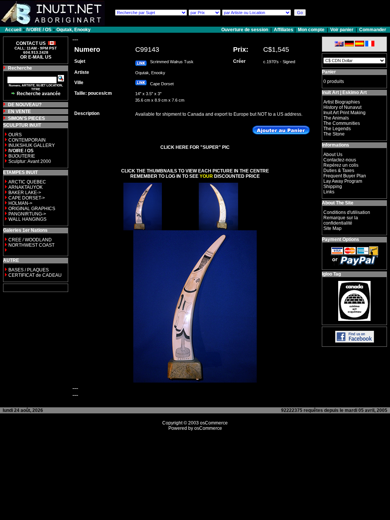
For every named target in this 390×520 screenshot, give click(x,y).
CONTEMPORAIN (27, 140)
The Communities (341, 123)
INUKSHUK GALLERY (31, 145)
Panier (329, 72)
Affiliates (283, 29)
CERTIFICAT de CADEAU (35, 275)
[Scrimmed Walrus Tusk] (142, 228)
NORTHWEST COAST (30, 245)
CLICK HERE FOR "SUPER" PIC (195, 147)
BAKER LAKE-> (24, 192)
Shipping (332, 186)
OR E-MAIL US (35, 57)
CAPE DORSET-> (26, 198)
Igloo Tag (331, 274)
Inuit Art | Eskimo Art (344, 92)
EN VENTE (19, 111)
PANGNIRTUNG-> (27, 214)
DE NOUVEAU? (25, 104)
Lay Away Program (342, 181)
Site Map (332, 228)
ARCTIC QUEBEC (27, 182)
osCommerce (214, 423)
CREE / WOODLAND (29, 239)
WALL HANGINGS (27, 219)
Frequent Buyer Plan (344, 176)
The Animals (336, 118)
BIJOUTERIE (21, 156)
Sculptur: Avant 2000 (29, 161)
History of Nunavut (342, 107)
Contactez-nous (339, 160)
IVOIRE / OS (38, 29)
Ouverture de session (245, 29)
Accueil (13, 29)
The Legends (337, 128)
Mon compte (311, 29)
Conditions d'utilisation (346, 212)
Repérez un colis (340, 165)
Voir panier (341, 29)
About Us (332, 154)
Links (328, 192)
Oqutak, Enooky (73, 29)
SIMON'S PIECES (26, 118)
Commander (372, 29)
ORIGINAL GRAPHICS (31, 208)
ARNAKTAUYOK (25, 187)
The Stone (334, 134)
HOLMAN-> (20, 203)
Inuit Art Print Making (344, 112)
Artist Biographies (341, 102)
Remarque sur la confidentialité (340, 220)
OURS (15, 134)
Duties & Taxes (338, 170)
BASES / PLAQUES (28, 270)
